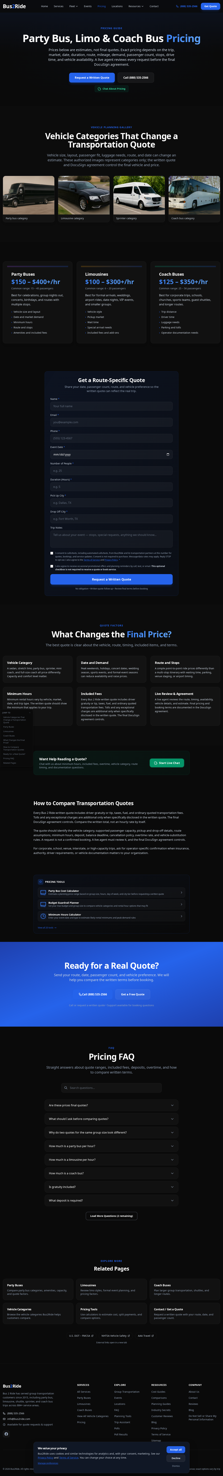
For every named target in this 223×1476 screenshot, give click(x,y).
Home (44, 6)
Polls (117, 1428)
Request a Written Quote (92, 78)
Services (58, 6)
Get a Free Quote (132, 994)
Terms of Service (92, 559)
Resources (135, 6)
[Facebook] (6, 1433)
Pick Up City (58, 495)
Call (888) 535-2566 (135, 78)
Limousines (8, 731)
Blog (154, 1422)
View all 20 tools (45, 927)
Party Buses (8, 726)
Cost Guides (158, 1391)
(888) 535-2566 (15, 1413)
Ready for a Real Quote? (14, 754)
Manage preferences (48, 1463)
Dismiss (176, 1465)
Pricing (102, 6)
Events (88, 6)
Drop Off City (59, 511)
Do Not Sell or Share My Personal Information (202, 1417)
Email (54, 415)
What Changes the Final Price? (14, 741)
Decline (176, 1458)
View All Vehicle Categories (93, 1416)
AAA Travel (144, 1335)
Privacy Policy (111, 559)
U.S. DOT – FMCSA (79, 1335)
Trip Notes (56, 527)
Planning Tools (122, 1416)
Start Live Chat (169, 763)
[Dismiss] (29, 712)
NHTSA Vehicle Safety (114, 1335)
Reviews (193, 1404)
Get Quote (210, 6)
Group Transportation (127, 1391)
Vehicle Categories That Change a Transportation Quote (14, 720)
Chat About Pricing (114, 88)
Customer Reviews (162, 1416)
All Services (83, 1391)
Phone (55, 431)
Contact (154, 6)
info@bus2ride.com (18, 1419)
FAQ (116, 1410)
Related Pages (9, 762)
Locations (117, 6)
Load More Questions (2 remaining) (111, 1216)
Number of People (62, 463)
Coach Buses (9, 735)
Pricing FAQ (8, 758)
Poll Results (121, 1434)
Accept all (176, 1449)
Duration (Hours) (61, 479)
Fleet (72, 6)
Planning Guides (161, 1404)
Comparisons (159, 1397)
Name (54, 399)
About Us (194, 1391)
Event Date (57, 447)
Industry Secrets (161, 1410)
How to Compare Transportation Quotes (13, 748)
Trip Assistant (122, 1422)
